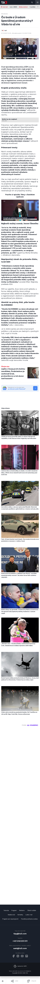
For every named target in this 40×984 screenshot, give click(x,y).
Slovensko (4, 14)
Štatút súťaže (32, 910)
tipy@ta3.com (20, 934)
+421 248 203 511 (20, 941)
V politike (32, 7)
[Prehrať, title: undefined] (20, 48)
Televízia (6, 910)
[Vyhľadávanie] (32, 2)
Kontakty (20, 914)
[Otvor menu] (37, 2)
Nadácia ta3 (11, 914)
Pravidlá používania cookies (29, 919)
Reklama (21, 910)
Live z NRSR (13, 7)
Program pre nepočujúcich (10, 919)
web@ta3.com (20, 948)
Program (14, 910)
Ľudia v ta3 (29, 914)
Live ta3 (5, 7)
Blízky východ (23, 7)
